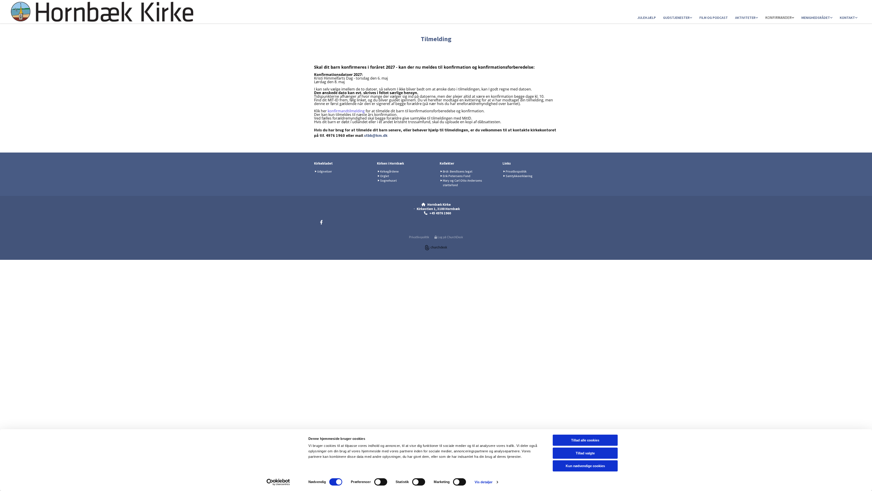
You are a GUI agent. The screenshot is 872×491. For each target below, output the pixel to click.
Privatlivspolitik (419, 237)
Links (507, 163)
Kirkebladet (323, 163)
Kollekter (447, 163)
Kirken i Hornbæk (390, 163)
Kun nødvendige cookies (585, 466)
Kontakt (847, 17)
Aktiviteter (745, 17)
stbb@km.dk (376, 135)
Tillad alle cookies (585, 440)
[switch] (380, 482)
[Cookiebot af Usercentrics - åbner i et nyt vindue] (278, 482)
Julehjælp (646, 17)
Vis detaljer (484, 482)
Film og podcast (713, 17)
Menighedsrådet (815, 17)
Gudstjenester (676, 17)
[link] (677, 18)
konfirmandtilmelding (346, 110)
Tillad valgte (585, 453)
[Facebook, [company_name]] (321, 222)
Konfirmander (778, 17)
